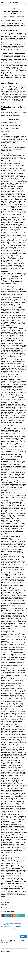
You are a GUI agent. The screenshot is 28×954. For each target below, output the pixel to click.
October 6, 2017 (20, 16)
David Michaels (10, 16)
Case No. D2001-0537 (7, 131)
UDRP (14, 8)
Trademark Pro (14, 2)
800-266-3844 (5, 942)
